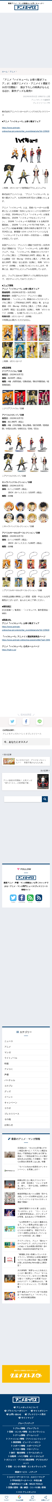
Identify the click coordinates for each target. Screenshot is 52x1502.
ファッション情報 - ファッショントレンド (27, 1439)
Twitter (13, 902)
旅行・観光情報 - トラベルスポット (27, 1453)
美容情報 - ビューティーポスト (27, 1442)
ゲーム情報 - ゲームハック (27, 1435)
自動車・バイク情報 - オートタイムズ (27, 1456)
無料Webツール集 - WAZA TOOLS (27, 1484)
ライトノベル (10, 1058)
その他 (7, 1119)
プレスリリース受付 (37, 1414)
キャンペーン (10, 1102)
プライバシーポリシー (17, 1411)
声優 (6, 1074)
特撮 (6, 1063)
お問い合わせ (15, 1414)
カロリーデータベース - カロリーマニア (27, 1477)
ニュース (8, 1041)
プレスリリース (34, 734)
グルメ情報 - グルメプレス (27, 1428)
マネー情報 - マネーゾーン (27, 1449)
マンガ (7, 1052)
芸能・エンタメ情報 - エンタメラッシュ (27, 1432)
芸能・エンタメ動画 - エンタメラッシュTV (27, 1466)
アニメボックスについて (27, 1407)
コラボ (7, 1108)
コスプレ (8, 1086)
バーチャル (9, 1080)
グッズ (13, 734)
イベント (22, 734)
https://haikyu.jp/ (9, 650)
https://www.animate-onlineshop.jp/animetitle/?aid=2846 (26, 640)
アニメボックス (29, 1492)
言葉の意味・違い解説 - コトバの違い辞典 (27, 1487)
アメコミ (8, 1069)
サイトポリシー (41, 1411)
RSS (38, 902)
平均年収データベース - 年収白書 (27, 1480)
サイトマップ (27, 1418)
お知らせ (8, 1125)
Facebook (22, 902)
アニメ (6, 734)
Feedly (30, 902)
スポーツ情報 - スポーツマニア (27, 1446)
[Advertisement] (26, 40)
